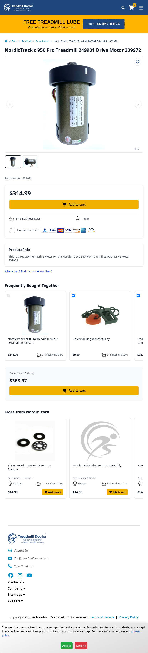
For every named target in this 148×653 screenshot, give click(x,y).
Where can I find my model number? (28, 271)
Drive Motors (42, 41)
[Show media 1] (13, 162)
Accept (66, 646)
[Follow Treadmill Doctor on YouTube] (29, 575)
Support (14, 601)
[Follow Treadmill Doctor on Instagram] (20, 575)
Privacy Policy (129, 617)
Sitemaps (15, 594)
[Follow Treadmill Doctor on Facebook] (11, 575)
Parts (14, 41)
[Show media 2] (30, 162)
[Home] (6, 41)
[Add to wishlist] (137, 61)
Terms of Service (102, 617)
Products (14, 582)
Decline (81, 646)
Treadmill (27, 41)
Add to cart (77, 204)
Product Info (19, 249)
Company (15, 588)
